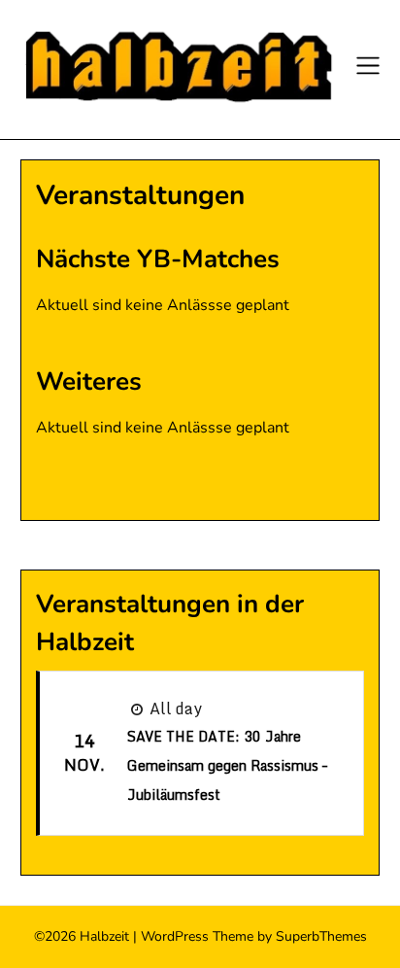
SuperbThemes (321, 936)
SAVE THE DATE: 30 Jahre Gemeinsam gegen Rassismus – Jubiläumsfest (227, 765)
